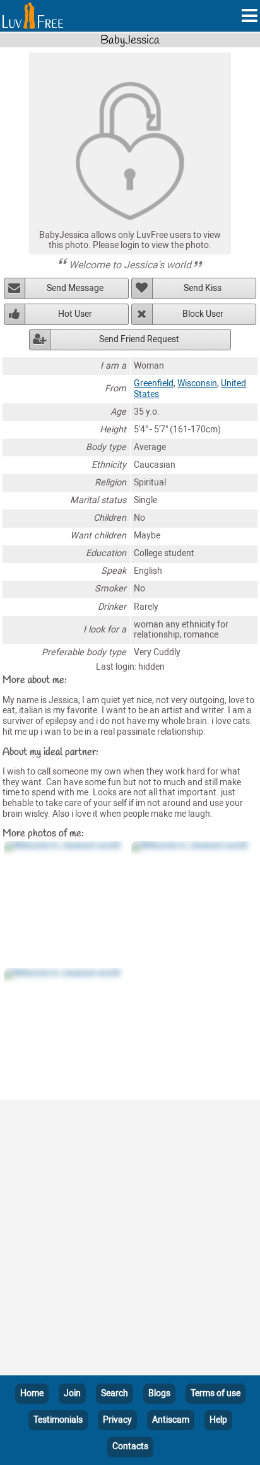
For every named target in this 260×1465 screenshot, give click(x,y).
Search (114, 1393)
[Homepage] (33, 16)
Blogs (159, 1393)
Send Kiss (203, 288)
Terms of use (215, 1393)
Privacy (117, 1420)
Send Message (75, 288)
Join (72, 1393)
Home (32, 1393)
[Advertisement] (130, 1240)
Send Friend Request (139, 339)
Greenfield (154, 383)
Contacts (130, 1446)
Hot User (75, 314)
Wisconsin (197, 383)
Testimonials (58, 1420)
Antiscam (170, 1420)
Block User (202, 314)
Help (218, 1420)
